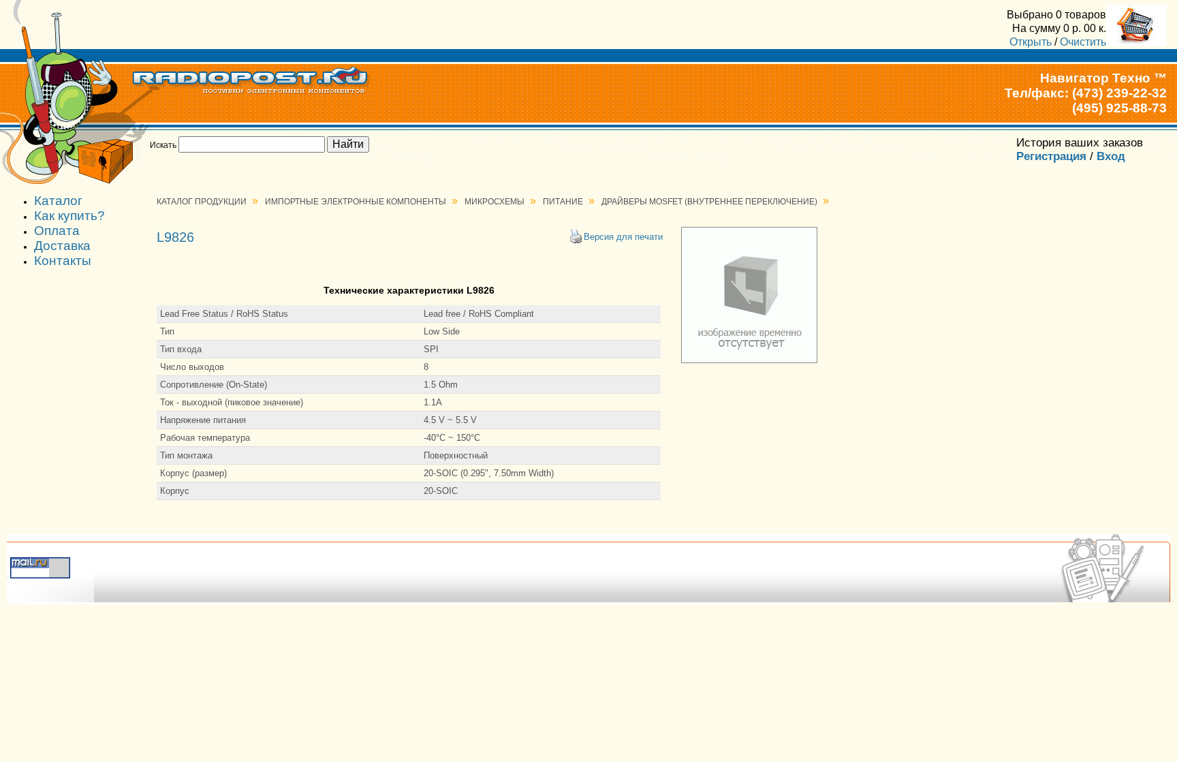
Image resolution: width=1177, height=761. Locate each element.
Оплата (57, 230)
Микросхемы (494, 201)
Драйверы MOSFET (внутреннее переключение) (709, 201)
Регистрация (1051, 156)
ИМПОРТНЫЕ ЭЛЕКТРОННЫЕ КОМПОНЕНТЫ (355, 201)
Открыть (1030, 41)
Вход (1111, 156)
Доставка (62, 245)
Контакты (62, 260)
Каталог (58, 200)
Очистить (1083, 41)
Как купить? (69, 215)
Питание (563, 201)
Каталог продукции (202, 201)
